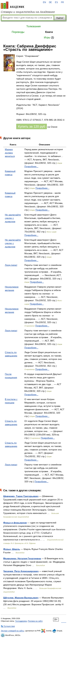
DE (50, 2)
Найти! (59, 18)
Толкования (33, 26)
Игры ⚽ (49, 37)
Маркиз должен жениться (10, 152)
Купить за (31, 126)
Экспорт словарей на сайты (12, 631)
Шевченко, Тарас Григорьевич (20, 496)
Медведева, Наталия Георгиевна (22, 558)
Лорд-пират (11, 265)
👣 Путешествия (8, 626)
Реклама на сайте (35, 621)
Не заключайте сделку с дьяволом (13, 218)
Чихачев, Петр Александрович (21, 571)
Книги (49, 32)
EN (44, 2)
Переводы (18, 32)
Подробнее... (31, 166)
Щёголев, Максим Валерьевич (20, 597)
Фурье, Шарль (11, 549)
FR (62, 2)
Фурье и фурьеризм (15, 522)
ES (56, 2)
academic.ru (12, 5)
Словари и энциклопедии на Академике (28, 12)
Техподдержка (21, 621)
